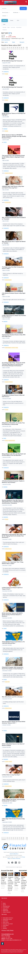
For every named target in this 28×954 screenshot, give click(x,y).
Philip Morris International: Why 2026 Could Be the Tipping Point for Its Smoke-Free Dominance (14, 536)
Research (22, 42)
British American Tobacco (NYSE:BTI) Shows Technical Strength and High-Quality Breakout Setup (14, 136)
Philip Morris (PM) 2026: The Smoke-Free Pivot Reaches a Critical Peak (13, 423)
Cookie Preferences (20, 950)
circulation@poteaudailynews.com (13, 940)
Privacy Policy (5, 950)
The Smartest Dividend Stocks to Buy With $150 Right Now (13, 335)
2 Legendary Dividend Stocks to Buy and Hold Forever (13, 395)
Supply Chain (7, 681)
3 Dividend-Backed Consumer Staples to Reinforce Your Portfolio (13, 481)
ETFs (18, 20)
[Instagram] (19, 862)
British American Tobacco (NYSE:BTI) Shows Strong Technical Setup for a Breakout (12, 614)
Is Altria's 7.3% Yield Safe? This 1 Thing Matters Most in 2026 (12, 562)
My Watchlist (15, 12)
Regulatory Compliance (8, 173)
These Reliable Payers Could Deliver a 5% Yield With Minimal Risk (13, 642)
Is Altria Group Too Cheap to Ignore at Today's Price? (12, 588)
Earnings (6, 73)
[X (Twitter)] (8, 862)
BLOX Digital (21, 951)
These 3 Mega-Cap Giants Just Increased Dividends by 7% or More (13, 800)
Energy (17, 347)
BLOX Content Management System (11, 951)
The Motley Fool (6, 71)
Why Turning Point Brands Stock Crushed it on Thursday (14, 218)
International (18, 27)
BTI (10, 33)
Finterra (5, 438)
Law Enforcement (7, 202)
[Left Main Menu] (2, 1)
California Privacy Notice (13, 950)
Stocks (11, 20)
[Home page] (10, 2)
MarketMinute (6, 517)
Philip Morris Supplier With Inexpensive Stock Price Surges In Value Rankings (13, 668)
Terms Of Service (16, 858)
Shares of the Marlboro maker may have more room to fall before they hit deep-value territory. (14, 595)
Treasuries (5, 29)
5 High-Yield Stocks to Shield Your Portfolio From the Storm (14, 316)
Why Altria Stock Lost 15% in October (13, 697)
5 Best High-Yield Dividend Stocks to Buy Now (13, 819)
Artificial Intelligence (8, 347)
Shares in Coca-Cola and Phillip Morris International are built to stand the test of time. (13, 403)
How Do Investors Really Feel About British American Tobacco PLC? (13, 722)
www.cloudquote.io (14, 853)
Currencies (13, 27)
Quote (6, 42)
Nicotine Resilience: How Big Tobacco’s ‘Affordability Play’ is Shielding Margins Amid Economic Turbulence (12, 502)
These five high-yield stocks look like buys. (14, 299)
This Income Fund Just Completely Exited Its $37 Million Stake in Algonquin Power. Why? (13, 157)
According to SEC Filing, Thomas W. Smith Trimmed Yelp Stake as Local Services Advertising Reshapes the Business (13, 364)
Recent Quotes (5, 12)
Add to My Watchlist (5, 40)
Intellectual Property (8, 279)
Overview (4, 27)
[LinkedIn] (15, 862)
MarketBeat (5, 128)
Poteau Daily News (10, 949)
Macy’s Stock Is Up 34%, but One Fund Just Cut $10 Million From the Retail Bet (14, 454)
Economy (13, 347)
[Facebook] (12, 862)
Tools (4, 24)
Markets (4, 20)
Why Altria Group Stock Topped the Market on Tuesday (14, 242)
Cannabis (6, 761)
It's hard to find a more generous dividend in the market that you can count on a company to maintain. (14, 570)
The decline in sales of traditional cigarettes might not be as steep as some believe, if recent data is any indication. (14, 249)
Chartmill (5, 142)
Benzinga (5, 679)
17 (26, 47)
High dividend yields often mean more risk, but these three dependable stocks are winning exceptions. (13, 650)
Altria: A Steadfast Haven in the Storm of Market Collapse (13, 744)
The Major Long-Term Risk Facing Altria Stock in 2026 (13, 267)
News (8, 27)
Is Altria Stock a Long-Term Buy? (11, 775)
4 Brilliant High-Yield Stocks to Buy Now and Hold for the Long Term (13, 187)
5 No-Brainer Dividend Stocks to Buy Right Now (13, 293)
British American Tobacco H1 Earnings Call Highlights (13, 114)
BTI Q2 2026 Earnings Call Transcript (12, 61)
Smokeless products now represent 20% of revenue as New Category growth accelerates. (14, 67)
